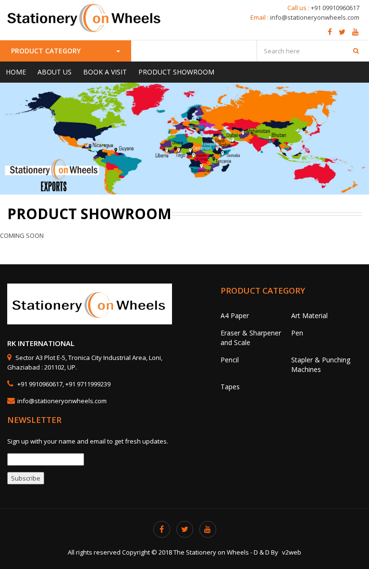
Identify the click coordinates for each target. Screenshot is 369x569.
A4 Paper (235, 315)
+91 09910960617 (335, 7)
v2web (291, 552)
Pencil (230, 359)
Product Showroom (176, 71)
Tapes (230, 386)
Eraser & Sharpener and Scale (251, 337)
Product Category (47, 50)
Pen (297, 332)
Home (16, 71)
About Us (54, 71)
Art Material (309, 315)
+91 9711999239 (88, 384)
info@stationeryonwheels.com (314, 17)
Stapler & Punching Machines (320, 364)
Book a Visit (105, 71)
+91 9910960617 (39, 384)
